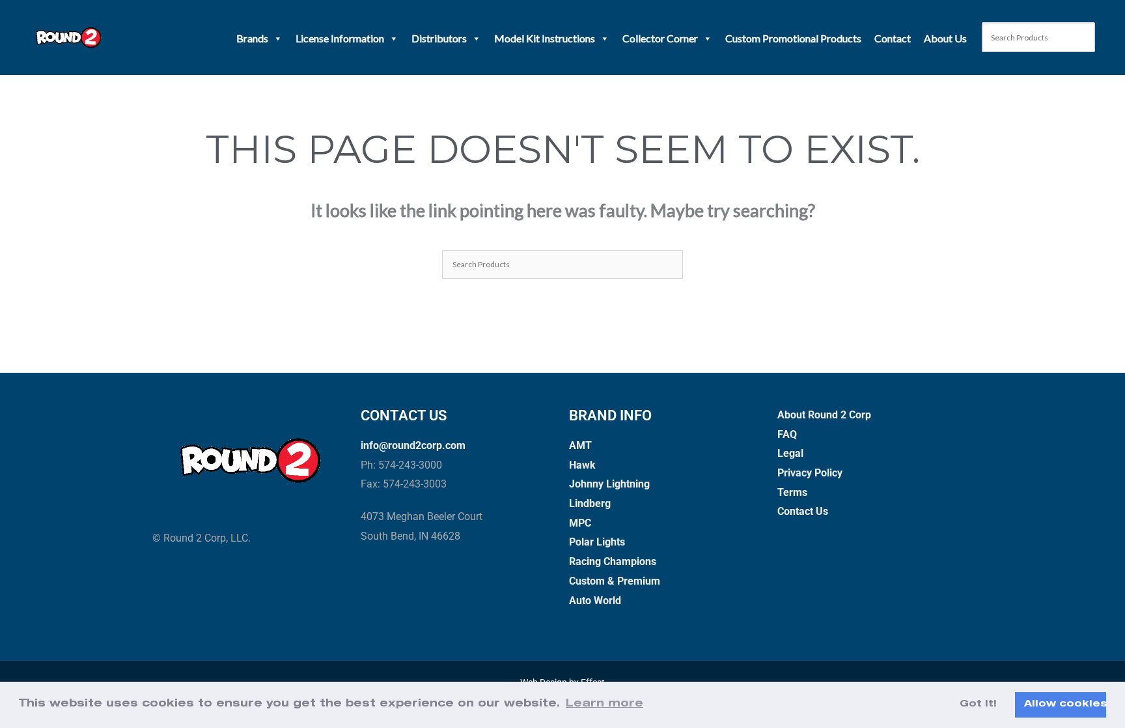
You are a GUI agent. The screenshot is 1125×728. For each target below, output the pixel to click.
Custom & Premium (614, 581)
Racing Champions (612, 561)
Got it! (978, 704)
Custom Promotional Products (793, 38)
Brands (252, 38)
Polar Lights (597, 542)
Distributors (439, 38)
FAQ (787, 434)
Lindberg (590, 503)
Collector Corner (660, 38)
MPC (580, 523)
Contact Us (802, 511)
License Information (340, 38)
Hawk (582, 465)
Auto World (595, 600)
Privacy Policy (809, 473)
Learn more (604, 704)
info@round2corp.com (413, 445)
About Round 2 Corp (824, 415)
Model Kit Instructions (544, 38)
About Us (945, 38)
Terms (792, 492)
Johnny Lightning (609, 484)
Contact (892, 38)
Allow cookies (1065, 704)
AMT (580, 445)
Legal (790, 453)
